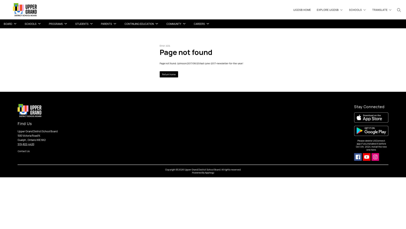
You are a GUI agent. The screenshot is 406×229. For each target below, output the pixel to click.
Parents (106, 24)
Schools (30, 24)
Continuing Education (139, 24)
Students (81, 24)
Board (8, 24)
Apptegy (209, 172)
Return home (169, 74)
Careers (199, 24)
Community (173, 24)
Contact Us (24, 151)
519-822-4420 (26, 144)
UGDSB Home (302, 10)
